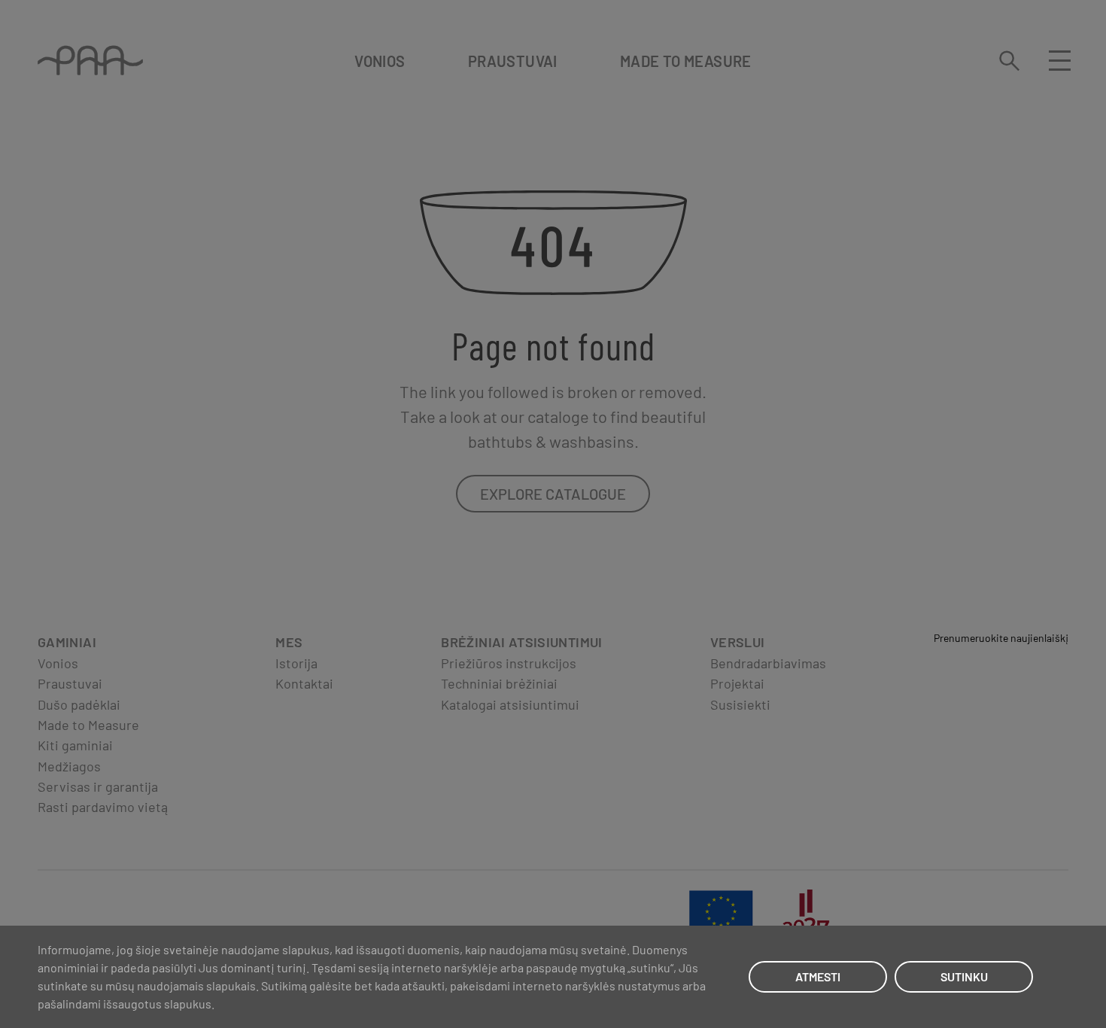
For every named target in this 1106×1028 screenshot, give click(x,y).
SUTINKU (964, 976)
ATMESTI (817, 976)
